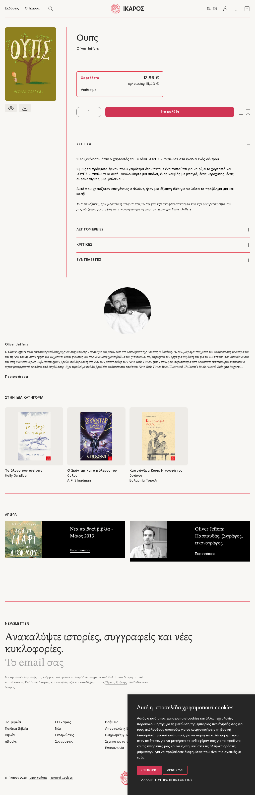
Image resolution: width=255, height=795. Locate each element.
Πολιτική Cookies (61, 777)
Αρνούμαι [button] (175, 770)
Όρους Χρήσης (116, 682)
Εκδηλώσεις (64, 735)
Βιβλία (10, 735)
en (215, 9)
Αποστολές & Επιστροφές (125, 728)
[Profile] (225, 9)
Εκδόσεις (12, 8)
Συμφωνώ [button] (149, 770)
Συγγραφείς (64, 741)
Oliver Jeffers (87, 48)
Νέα (58, 728)
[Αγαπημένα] (236, 9)
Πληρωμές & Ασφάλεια (123, 735)
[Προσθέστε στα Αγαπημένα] (248, 112)
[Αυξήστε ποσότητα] (97, 112)
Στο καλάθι (170, 112)
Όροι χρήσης (38, 777)
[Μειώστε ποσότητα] (81, 112)
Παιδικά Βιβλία (16, 728)
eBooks (11, 741)
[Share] (241, 112)
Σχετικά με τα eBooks (121, 741)
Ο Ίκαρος (32, 8)
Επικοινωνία (114, 748)
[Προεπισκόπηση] (11, 108)
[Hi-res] (25, 108)
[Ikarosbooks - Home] (127, 8)
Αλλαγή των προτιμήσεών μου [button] (166, 780)
